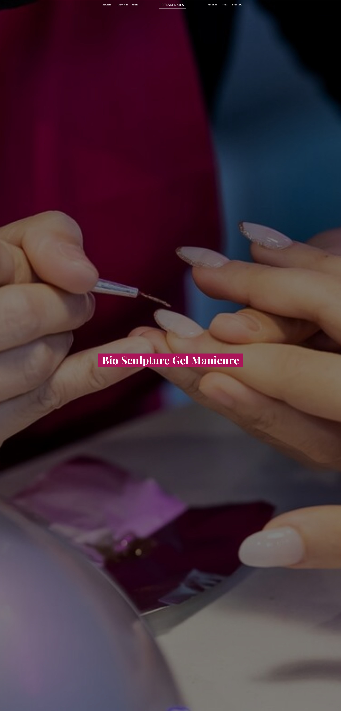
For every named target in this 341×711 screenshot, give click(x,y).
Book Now (237, 5)
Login (225, 5)
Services (107, 5)
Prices (135, 5)
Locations (122, 5)
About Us (212, 5)
